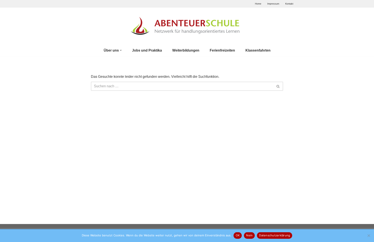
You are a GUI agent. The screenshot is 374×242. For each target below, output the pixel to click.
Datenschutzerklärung (274, 235)
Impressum (273, 3)
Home (258, 3)
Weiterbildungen (185, 50)
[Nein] (368, 235)
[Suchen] (278, 86)
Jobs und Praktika (147, 50)
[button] (121, 50)
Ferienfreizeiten (222, 50)
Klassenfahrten (258, 50)
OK (238, 235)
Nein (249, 235)
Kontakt (289, 3)
